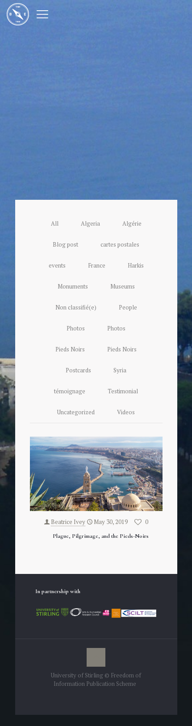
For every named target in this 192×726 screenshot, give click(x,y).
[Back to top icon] (96, 657)
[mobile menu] (42, 13)
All (54, 223)
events (57, 265)
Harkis (136, 265)
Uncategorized (76, 412)
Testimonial (123, 391)
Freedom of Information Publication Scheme (97, 679)
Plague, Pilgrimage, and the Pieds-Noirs (101, 536)
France (96, 265)
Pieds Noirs (70, 349)
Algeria (90, 223)
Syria (119, 370)
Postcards (78, 370)
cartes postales (119, 244)
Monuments (73, 286)
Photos (76, 328)
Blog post (65, 244)
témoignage (69, 391)
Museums (122, 286)
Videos (126, 412)
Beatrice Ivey (68, 522)
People (128, 307)
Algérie (132, 223)
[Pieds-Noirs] (18, 13)
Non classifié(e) (75, 307)
